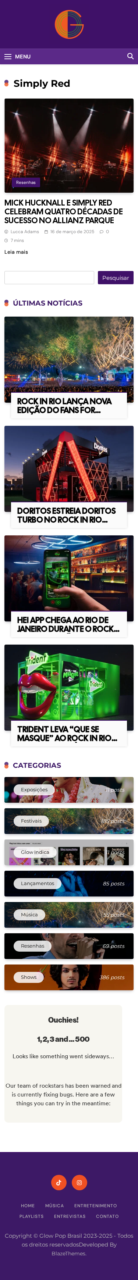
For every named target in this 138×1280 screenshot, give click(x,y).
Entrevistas (70, 1216)
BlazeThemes (68, 1253)
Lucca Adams (25, 232)
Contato (107, 1216)
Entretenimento (95, 1206)
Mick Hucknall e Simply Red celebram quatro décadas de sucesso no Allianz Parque (63, 211)
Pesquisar (115, 277)
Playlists (32, 1216)
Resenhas (26, 182)
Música (54, 1206)
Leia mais (16, 252)
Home (28, 1206)
